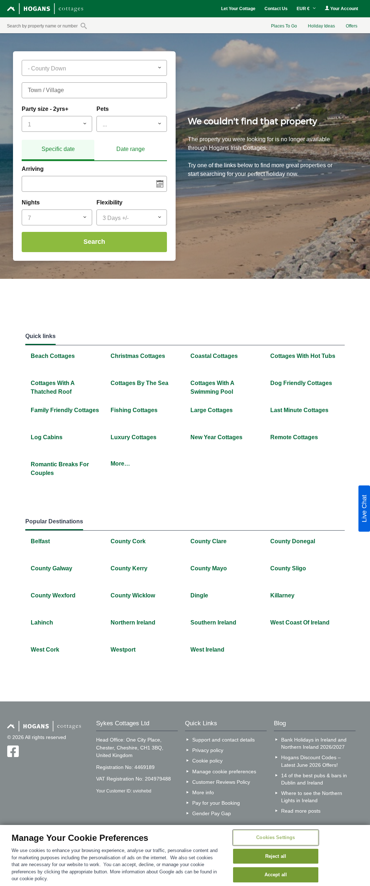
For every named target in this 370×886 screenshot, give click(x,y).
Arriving (33, 169)
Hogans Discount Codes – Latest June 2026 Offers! (311, 761)
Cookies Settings (275, 837)
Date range (130, 149)
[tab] (58, 150)
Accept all (275, 875)
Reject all (275, 856)
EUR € (304, 8)
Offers (351, 26)
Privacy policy (207, 750)
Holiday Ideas (321, 26)
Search (94, 241)
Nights (31, 202)
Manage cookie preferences (224, 771)
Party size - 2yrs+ (45, 109)
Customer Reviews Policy (221, 782)
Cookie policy (207, 761)
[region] (185, 855)
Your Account (343, 8)
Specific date (58, 149)
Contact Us (276, 8)
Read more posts (300, 811)
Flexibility (109, 202)
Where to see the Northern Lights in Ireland (311, 796)
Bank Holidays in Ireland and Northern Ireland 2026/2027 (314, 743)
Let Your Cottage (238, 8)
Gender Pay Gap (211, 813)
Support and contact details (223, 740)
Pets (102, 109)
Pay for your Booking (216, 803)
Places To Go (284, 26)
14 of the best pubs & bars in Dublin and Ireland (314, 779)
